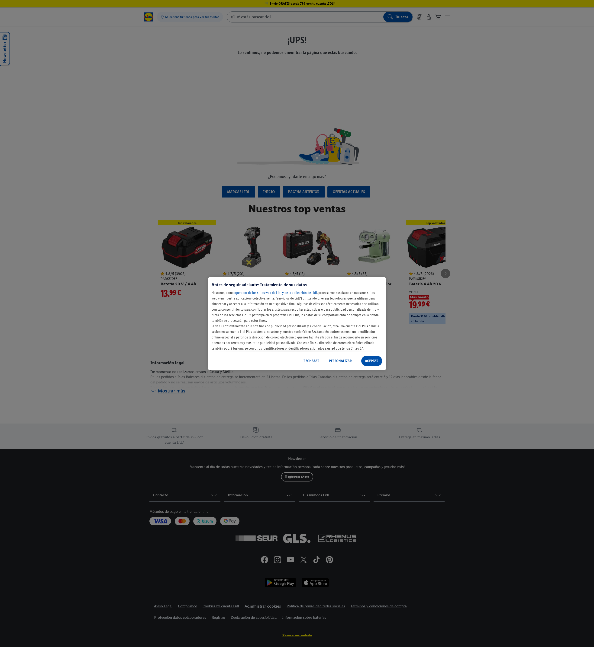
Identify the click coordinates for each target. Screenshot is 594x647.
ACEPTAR (371, 361)
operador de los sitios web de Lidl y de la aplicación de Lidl (275, 292)
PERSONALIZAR (340, 361)
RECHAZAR (311, 361)
